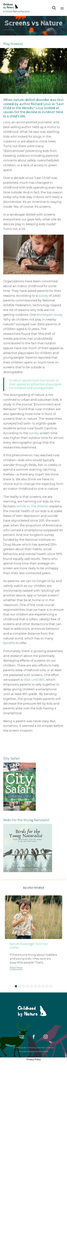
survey (43, 296)
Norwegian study (49, 314)
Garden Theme (27, 1047)
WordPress (43, 1051)
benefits (9, 643)
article (21, 506)
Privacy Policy (34, 1059)
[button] (16, 968)
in (28, 506)
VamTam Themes (45, 1047)
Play (6, 44)
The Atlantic (40, 506)
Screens (17, 44)
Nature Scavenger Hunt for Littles (29, 946)
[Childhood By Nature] (16, 6)
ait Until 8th (36, 679)
